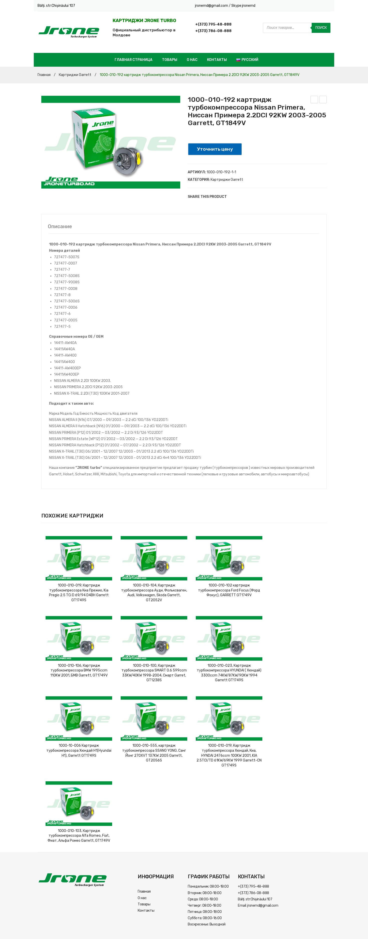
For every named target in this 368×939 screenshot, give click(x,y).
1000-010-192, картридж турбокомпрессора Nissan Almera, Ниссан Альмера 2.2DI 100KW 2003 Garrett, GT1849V (314, 100)
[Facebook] (232, 196)
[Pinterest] (247, 196)
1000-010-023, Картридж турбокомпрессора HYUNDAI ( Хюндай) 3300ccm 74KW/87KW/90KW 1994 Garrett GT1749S (229, 672)
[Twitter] (240, 196)
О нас (192, 60)
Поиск (321, 28)
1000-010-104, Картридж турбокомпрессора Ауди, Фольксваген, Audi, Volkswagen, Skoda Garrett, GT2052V (154, 592)
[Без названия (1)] (110, 142)
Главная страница (133, 60)
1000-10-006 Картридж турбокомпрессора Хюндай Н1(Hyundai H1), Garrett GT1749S (78, 750)
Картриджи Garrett (75, 75)
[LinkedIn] (262, 196)
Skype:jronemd (243, 6)
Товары (169, 60)
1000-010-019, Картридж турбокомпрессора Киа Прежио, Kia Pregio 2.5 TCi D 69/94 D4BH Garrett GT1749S (79, 592)
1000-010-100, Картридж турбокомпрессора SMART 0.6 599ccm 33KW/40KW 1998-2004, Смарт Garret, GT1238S (154, 672)
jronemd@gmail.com (212, 6)
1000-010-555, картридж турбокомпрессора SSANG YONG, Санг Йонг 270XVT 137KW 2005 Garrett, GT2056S (154, 752)
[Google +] (255, 196)
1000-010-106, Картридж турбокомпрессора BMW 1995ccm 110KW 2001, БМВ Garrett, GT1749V (79, 670)
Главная (44, 75)
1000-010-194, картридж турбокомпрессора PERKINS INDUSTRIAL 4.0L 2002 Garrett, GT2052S (323, 100)
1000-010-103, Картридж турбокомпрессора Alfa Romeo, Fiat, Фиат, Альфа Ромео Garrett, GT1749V (79, 836)
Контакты (217, 60)
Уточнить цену (215, 149)
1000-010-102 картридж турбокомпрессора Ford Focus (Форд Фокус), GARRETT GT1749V (229, 590)
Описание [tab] (60, 226)
